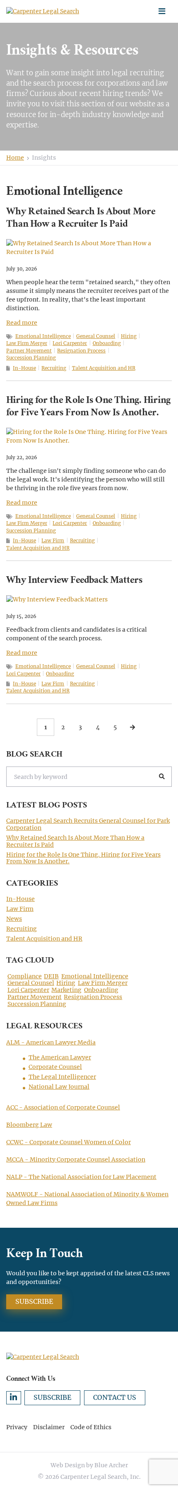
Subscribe (34, 1301)
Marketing (66, 990)
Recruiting (53, 368)
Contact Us (114, 1397)
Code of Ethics (90, 1427)
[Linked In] (13, 1397)
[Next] (132, 727)
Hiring (129, 336)
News (14, 918)
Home (15, 157)
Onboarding (107, 343)
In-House (24, 368)
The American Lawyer (60, 1057)
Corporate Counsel (55, 1067)
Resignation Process (81, 351)
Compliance (24, 976)
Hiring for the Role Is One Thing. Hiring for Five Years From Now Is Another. (88, 407)
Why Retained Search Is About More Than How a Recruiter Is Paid (80, 219)
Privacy (16, 1427)
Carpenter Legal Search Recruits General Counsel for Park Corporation (88, 824)
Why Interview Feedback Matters (74, 581)
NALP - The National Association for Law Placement (81, 1177)
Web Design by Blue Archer (89, 1465)
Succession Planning (31, 358)
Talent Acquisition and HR (103, 368)
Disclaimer (49, 1427)
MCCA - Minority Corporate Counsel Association (75, 1159)
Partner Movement (29, 351)
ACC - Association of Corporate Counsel (63, 1107)
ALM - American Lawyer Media (51, 1042)
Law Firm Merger (26, 343)
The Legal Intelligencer (62, 1076)
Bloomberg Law (29, 1124)
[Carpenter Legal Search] (49, 11)
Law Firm (52, 541)
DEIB (51, 976)
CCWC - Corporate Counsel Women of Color (68, 1142)
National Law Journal (59, 1086)
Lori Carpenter (70, 343)
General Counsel (95, 336)
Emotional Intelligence (43, 336)
